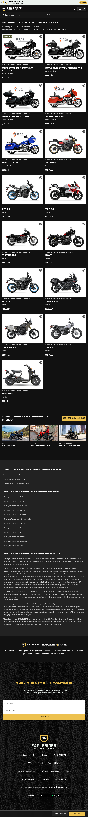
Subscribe (44, 717)
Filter (78, 814)
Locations (23, 755)
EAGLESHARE (60, 755)
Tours (35, 755)
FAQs (30, 763)
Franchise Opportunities (26, 771)
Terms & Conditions (28, 779)
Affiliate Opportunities (51, 771)
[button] (22, 56)
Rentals (45, 755)
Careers (68, 771)
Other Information (61, 779)
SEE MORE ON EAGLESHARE (74, 418)
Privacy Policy (44, 779)
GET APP (83, 2)
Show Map (59, 814)
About (40, 763)
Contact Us (53, 763)
